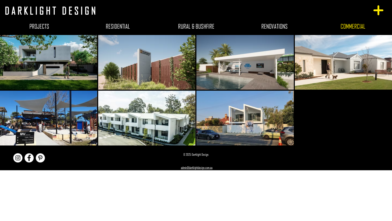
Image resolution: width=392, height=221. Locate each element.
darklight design (51, 11)
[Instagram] (17, 157)
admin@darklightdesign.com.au (197, 167)
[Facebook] (29, 157)
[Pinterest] (40, 157)
